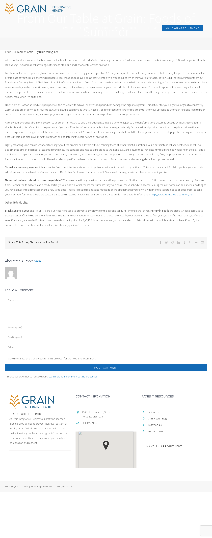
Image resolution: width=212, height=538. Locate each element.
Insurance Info (155, 431)
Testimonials (154, 424)
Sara (37, 261)
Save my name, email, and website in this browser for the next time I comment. (52, 358)
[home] (31, 397)
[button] (106, 445)
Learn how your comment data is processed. (73, 376)
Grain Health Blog (157, 418)
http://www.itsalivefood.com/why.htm (172, 194)
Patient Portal (155, 412)
